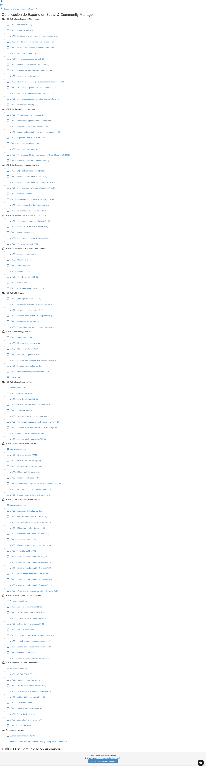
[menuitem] (1, 5)
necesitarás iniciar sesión (111, 758)
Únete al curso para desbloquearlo (103, 761)
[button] (1, 2)
